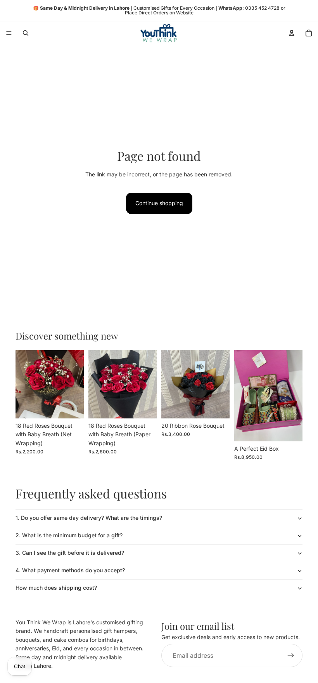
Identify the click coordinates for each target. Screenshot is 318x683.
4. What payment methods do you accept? (70, 570)
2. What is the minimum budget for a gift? (69, 535)
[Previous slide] (242, 395)
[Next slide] (293, 395)
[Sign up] (291, 656)
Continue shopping (159, 203)
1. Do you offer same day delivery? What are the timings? (89, 517)
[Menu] (9, 33)
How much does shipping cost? (56, 587)
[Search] (25, 33)
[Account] (291, 33)
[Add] (72, 406)
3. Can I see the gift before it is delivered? (70, 552)
